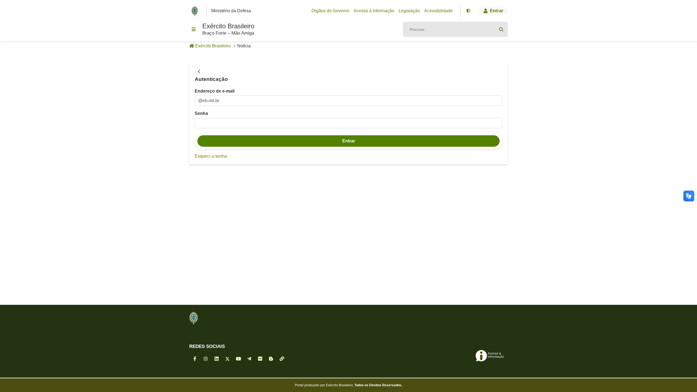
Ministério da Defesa (231, 10)
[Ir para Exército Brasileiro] (195, 10)
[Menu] (193, 29)
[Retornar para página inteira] (199, 72)
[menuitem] (330, 11)
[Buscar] (501, 29)
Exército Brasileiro (228, 26)
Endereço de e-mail (214, 91)
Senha (201, 113)
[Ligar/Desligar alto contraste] (468, 11)
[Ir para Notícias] (193, 318)
